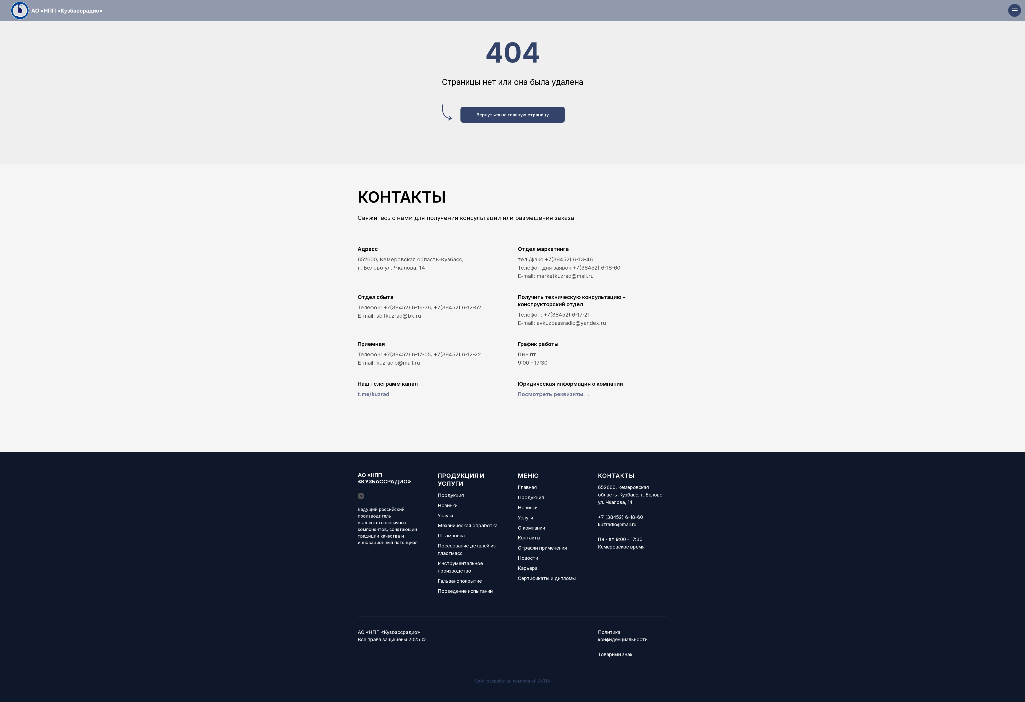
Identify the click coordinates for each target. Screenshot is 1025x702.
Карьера (528, 568)
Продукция (451, 495)
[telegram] (361, 496)
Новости (528, 558)
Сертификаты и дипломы (547, 578)
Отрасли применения (542, 548)
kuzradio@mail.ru (617, 524)
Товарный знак (615, 654)
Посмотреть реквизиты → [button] (554, 394)
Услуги (445, 515)
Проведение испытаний (465, 591)
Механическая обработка (468, 525)
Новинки (448, 505)
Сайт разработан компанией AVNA (512, 681)
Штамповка (451, 535)
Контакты (529, 538)
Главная (527, 487)
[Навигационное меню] (1015, 10)
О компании (531, 528)
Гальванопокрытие (460, 581)
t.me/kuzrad (373, 394)
